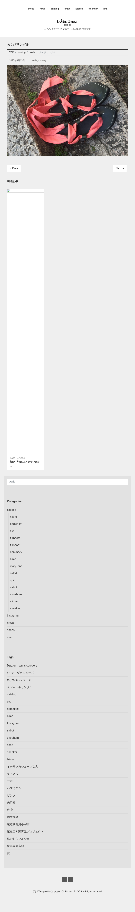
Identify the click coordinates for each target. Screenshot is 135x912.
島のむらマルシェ (18, 838)
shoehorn (16, 594)
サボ (10, 781)
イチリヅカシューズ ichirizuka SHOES (62, 891)
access (79, 8)
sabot (13, 587)
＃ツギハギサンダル (19, 687)
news (42, 8)
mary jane (16, 566)
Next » (120, 168)
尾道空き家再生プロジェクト (25, 831)
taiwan (11, 759)
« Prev (14, 168)
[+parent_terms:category (22, 665)
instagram (13, 615)
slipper (14, 601)
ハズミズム (14, 788)
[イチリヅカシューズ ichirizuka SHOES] (67, 22)
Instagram (13, 723)
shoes (31, 8)
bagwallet (16, 523)
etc (12, 530)
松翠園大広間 (15, 845)
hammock (16, 552)
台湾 (10, 809)
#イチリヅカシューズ (20, 672)
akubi (34, 60)
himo (13, 559)
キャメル (12, 773)
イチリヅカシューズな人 (22, 766)
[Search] (124, 482)
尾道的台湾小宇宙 (18, 824)
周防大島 (12, 817)
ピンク (11, 795)
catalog (55, 8)
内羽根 (11, 802)
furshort (14, 545)
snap (67, 8)
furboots (15, 538)
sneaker (15, 608)
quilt (12, 580)
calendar (93, 8)
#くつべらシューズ (19, 680)
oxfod (13, 573)
